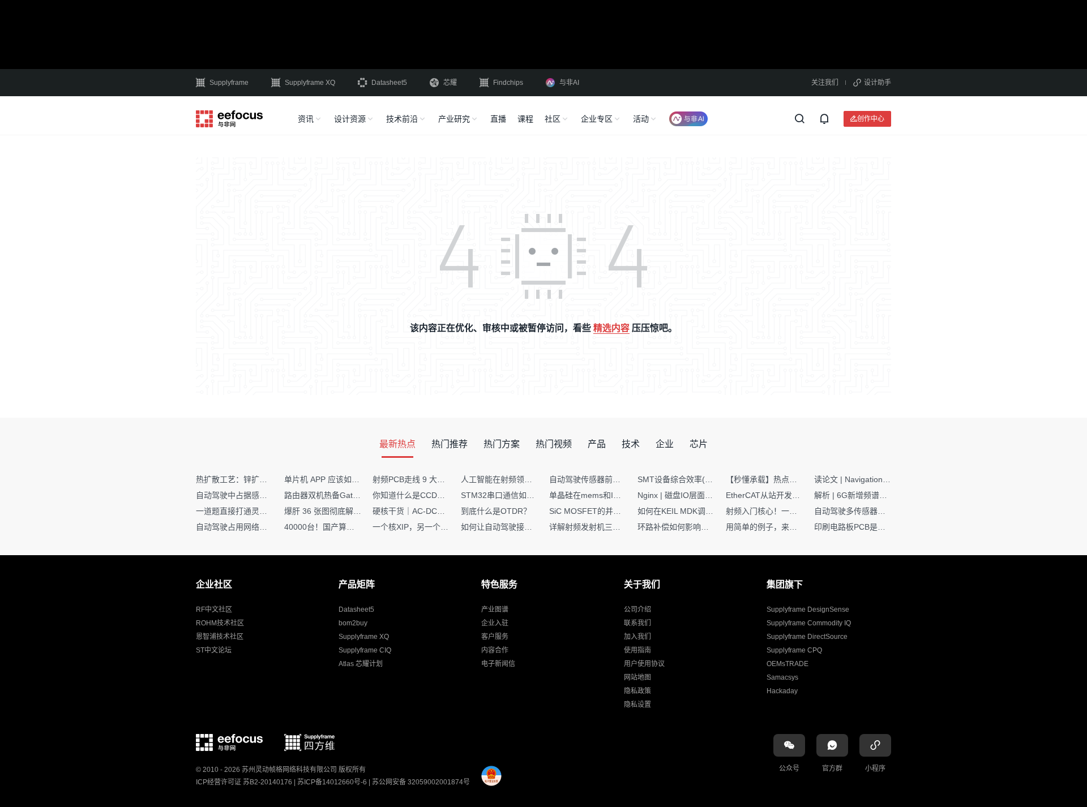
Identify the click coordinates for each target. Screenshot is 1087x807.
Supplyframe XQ (310, 83)
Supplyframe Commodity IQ (809, 623)
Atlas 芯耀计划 (361, 664)
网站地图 (637, 677)
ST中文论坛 (214, 650)
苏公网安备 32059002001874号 (421, 782)
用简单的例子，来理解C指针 (776, 526)
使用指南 (637, 650)
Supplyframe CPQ (794, 650)
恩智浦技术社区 (219, 637)
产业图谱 (494, 609)
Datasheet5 (389, 83)
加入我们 (637, 637)
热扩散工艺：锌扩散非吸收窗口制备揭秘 (267, 479)
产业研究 (454, 118)
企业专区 (597, 118)
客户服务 (494, 637)
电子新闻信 (498, 664)
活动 (641, 118)
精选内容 (611, 328)
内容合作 (494, 650)
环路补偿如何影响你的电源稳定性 (696, 526)
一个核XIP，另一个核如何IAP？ (429, 526)
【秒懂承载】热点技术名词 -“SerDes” (792, 479)
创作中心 (870, 118)
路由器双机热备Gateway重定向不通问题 (355, 495)
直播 (498, 118)
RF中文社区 (214, 609)
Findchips (508, 83)
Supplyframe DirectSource (807, 637)
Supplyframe (229, 83)
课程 (525, 118)
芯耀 (450, 83)
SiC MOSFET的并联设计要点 (601, 511)
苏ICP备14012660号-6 (332, 782)
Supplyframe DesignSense (808, 609)
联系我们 (637, 623)
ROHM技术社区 (220, 623)
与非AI (569, 83)
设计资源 (350, 118)
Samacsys (782, 677)
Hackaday (782, 691)
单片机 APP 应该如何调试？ (333, 479)
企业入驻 (494, 623)
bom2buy (353, 623)
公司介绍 (637, 609)
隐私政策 (637, 691)
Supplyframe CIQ (365, 650)
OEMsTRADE (787, 664)
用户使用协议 (644, 664)
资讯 (306, 118)
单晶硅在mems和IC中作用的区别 (607, 495)
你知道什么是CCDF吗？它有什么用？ (439, 495)
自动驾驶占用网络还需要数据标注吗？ (263, 526)
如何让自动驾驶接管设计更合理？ (520, 526)
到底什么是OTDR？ (496, 511)
